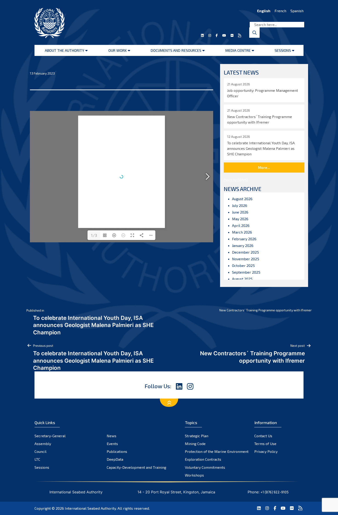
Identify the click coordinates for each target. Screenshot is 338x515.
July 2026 (239, 205)
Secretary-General (50, 436)
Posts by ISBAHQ (236, 180)
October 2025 (243, 265)
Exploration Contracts (203, 459)
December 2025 (245, 252)
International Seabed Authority (90, 508)
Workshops (194, 475)
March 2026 (242, 232)
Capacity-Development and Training (136, 467)
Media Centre (238, 50)
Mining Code (195, 443)
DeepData (115, 459)
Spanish (297, 11)
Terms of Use (265, 443)
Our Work (117, 50)
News (111, 436)
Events (112, 443)
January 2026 (242, 245)
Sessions (283, 50)
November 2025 (245, 259)
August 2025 (242, 279)
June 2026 (240, 212)
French (280, 11)
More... (264, 167)
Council (40, 451)
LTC (37, 459)
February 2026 (244, 239)
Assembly (42, 443)
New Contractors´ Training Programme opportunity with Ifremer (265, 310)
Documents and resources (176, 50)
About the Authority (64, 50)
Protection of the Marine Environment (217, 451)
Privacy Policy (266, 451)
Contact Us (263, 436)
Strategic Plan (196, 436)
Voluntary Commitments (205, 467)
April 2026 (240, 225)
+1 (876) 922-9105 (275, 492)
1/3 (94, 235)
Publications (117, 451)
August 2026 (242, 199)
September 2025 (246, 272)
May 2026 (240, 219)
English (263, 11)
